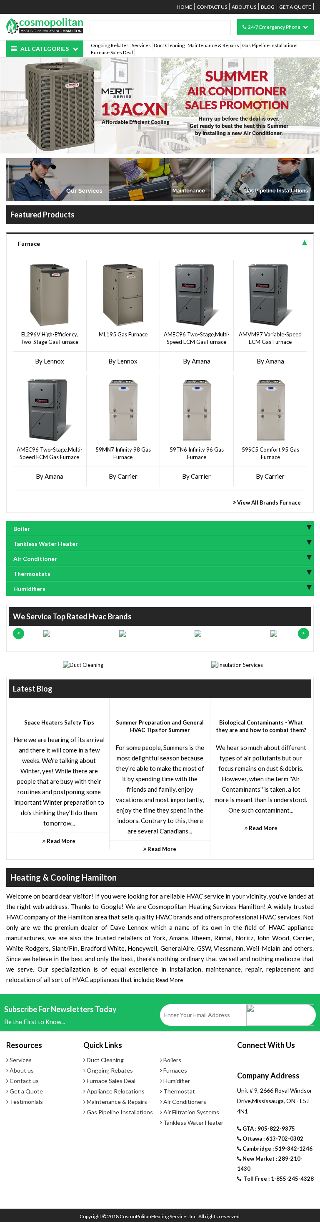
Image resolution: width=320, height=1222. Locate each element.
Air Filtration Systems (190, 1112)
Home (184, 7)
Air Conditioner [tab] (35, 558)
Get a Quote (295, 7)
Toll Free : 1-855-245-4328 (277, 1178)
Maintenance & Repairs (213, 45)
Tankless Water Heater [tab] (45, 543)
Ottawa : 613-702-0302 (272, 1138)
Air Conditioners (184, 1101)
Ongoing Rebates (110, 45)
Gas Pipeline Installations (270, 45)
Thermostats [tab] (31, 573)
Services (141, 45)
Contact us (212, 7)
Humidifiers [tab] (29, 588)
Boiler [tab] (21, 528)
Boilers (171, 1059)
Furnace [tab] (29, 243)
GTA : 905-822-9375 (268, 1128)
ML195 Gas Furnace (123, 334)
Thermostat (178, 1091)
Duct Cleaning (169, 45)
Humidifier (176, 1080)
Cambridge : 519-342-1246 (276, 1148)
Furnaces (174, 1070)
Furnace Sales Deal (112, 52)
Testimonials (25, 1101)
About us (244, 7)
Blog (268, 7)
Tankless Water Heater (192, 1122)
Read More (169, 980)
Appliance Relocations (115, 1091)
